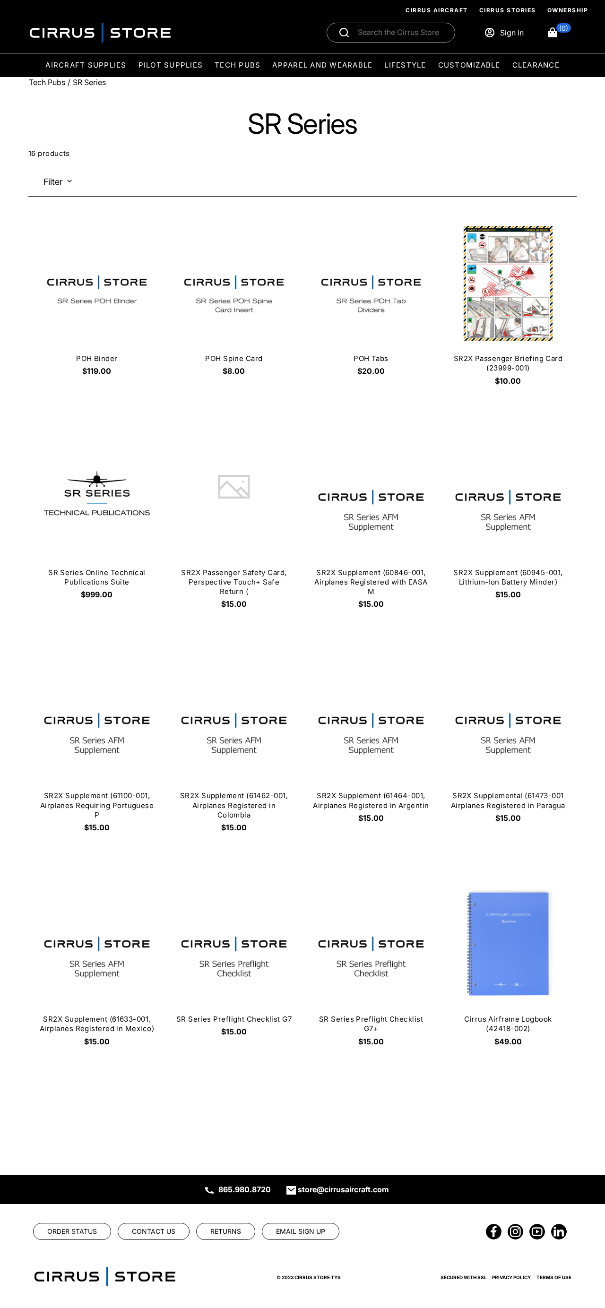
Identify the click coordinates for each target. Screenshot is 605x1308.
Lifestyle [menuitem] (405, 64)
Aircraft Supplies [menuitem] (85, 64)
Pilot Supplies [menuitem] (170, 64)
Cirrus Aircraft (437, 10)
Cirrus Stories (507, 10)
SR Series (89, 82)
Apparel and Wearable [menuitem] (322, 64)
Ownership (567, 10)
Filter (53, 182)
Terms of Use (553, 1277)
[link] (582, 1243)
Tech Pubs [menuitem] (237, 64)
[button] (558, 33)
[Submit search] (344, 32)
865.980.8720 (244, 1189)
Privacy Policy (511, 1277)
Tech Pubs (47, 82)
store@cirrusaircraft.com (343, 1189)
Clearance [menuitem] (536, 64)
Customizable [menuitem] (469, 64)
